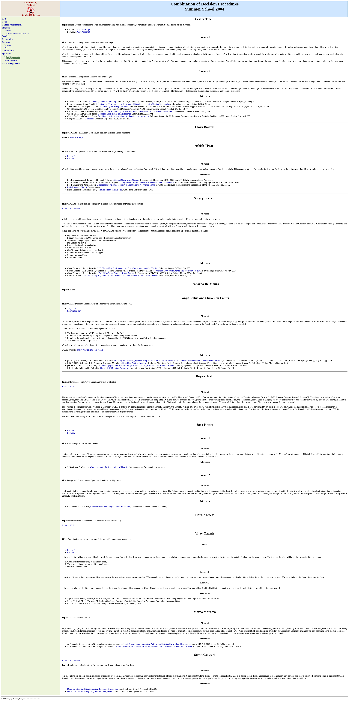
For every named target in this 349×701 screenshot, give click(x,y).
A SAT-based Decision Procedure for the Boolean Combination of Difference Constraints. (154, 646)
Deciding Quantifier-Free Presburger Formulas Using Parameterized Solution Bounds (138, 365)
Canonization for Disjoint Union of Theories (109, 467)
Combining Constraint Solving (102, 101)
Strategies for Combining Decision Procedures (110, 506)
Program (6, 28)
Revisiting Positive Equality (134, 363)
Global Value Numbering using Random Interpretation (90, 691)
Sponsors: (6, 53)
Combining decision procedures (114, 106)
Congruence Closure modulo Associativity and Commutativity (147, 182)
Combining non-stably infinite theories (114, 114)
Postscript (86, 29)
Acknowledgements (11, 63)
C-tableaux (89, 119)
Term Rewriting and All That (109, 190)
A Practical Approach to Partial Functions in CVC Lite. (177, 271)
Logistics (6, 42)
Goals (4, 22)
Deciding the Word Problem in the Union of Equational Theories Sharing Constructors (133, 104)
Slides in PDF (68, 386)
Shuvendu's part (74, 311)
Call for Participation (12, 25)
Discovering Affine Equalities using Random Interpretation (92, 689)
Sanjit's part (72, 308)
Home (4, 19)
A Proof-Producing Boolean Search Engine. (116, 273)
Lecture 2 (71, 158)
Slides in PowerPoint (71, 208)
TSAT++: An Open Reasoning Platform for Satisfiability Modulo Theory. (155, 644)
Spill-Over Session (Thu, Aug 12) (16, 33)
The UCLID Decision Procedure (114, 368)
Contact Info (8, 50)
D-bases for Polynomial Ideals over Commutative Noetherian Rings (126, 185)
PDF (78, 29)
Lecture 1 (71, 156)
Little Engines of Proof (77, 187)
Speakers (6, 36)
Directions (8, 48)
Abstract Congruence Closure (126, 180)
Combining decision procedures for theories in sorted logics (123, 116)
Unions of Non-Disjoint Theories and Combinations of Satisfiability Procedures (138, 111)
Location (7, 45)
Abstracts (7, 31)
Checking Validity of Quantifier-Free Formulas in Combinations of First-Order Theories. (120, 275)
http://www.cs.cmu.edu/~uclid (90, 350)
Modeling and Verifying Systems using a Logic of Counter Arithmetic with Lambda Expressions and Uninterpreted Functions (168, 360)
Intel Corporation (10, 61)
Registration (7, 39)
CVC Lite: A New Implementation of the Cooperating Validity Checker (127, 268)
